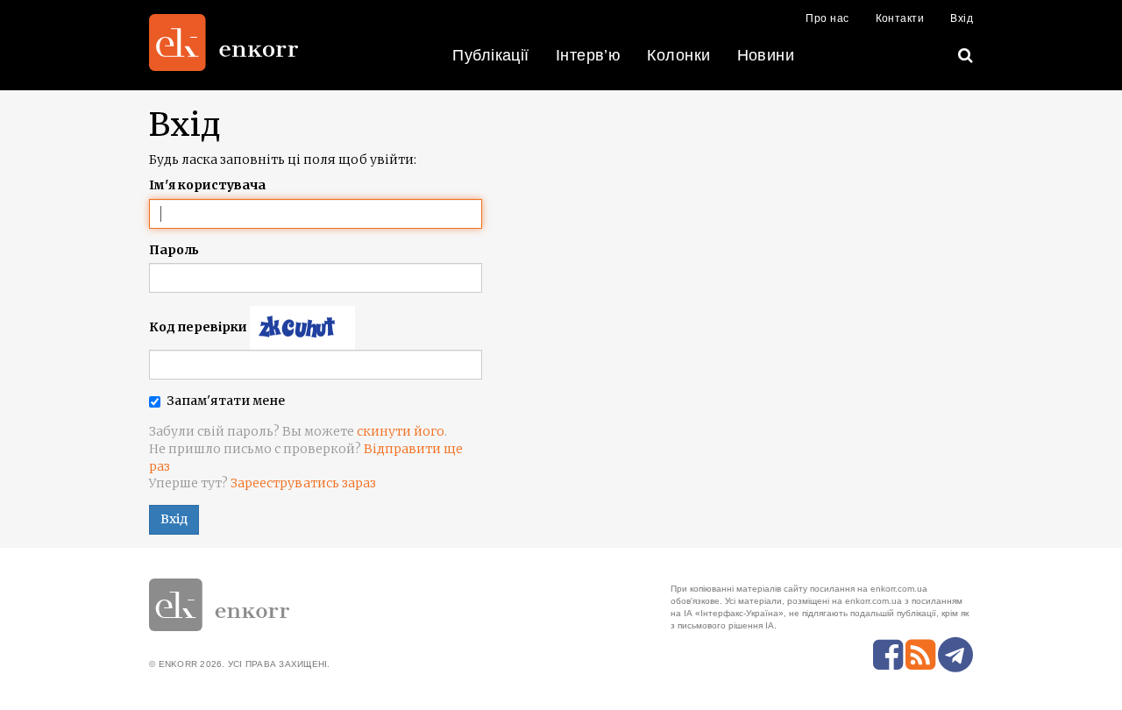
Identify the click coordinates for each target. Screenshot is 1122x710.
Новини (766, 55)
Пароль (174, 250)
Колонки (678, 55)
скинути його (400, 431)
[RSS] (920, 654)
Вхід (961, 18)
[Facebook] (888, 654)
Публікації (490, 55)
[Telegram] (955, 654)
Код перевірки (198, 327)
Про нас (827, 18)
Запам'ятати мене (226, 400)
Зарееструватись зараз (303, 483)
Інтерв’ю (588, 55)
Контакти (900, 18)
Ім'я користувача (207, 185)
